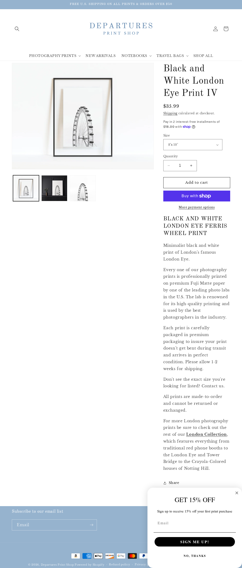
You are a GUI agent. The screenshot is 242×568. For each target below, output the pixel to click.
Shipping (170, 113)
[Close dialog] (237, 493)
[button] (17, 29)
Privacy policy (145, 564)
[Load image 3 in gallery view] (83, 188)
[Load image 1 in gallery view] (26, 188)
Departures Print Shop (57, 564)
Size (166, 135)
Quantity (170, 156)
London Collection (206, 434)
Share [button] (174, 483)
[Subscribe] (91, 524)
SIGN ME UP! (194, 541)
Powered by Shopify (89, 564)
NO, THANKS (195, 556)
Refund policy (119, 564)
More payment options (197, 207)
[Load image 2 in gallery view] (54, 188)
